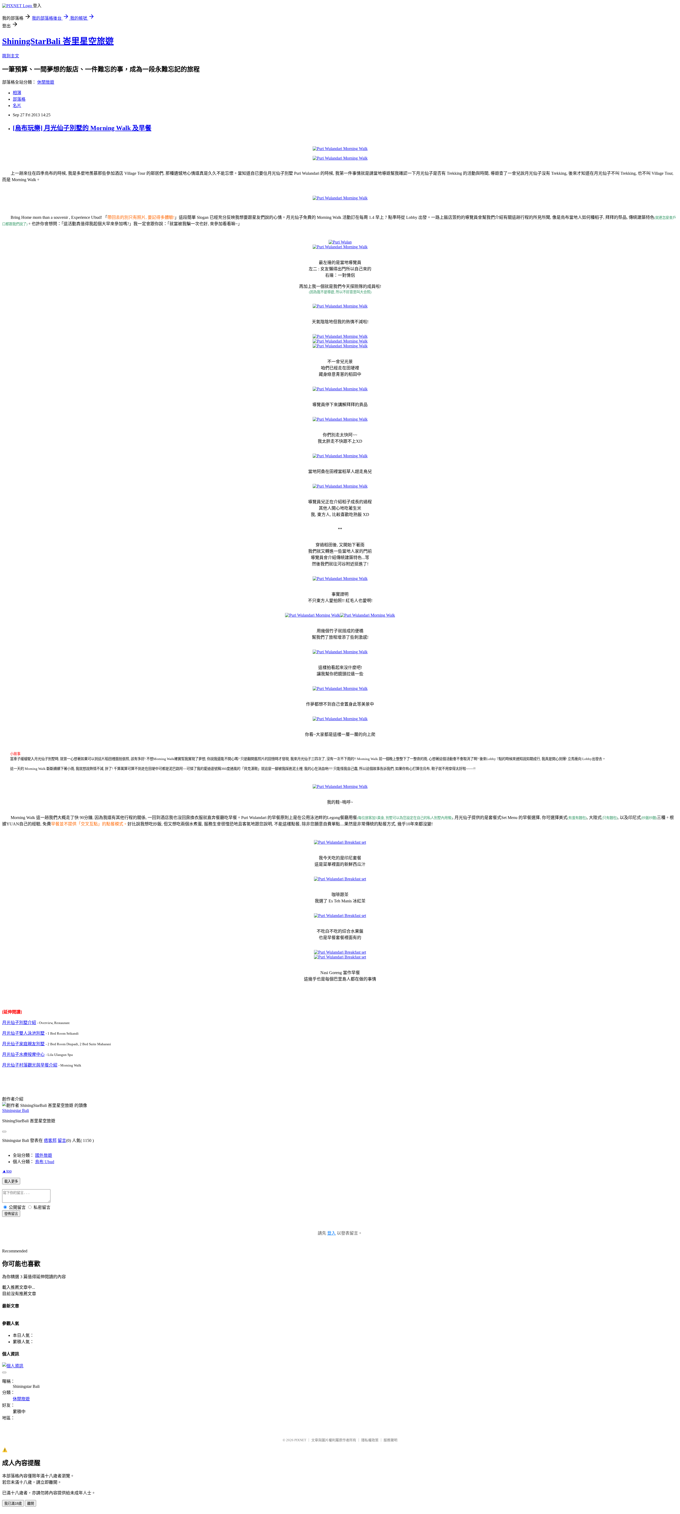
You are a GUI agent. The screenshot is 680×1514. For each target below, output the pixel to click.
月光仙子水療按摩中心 (23, 1054)
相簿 (17, 93)
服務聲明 (390, 1440)
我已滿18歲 (13, 1504)
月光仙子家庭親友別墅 (23, 1044)
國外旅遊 (43, 1155)
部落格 (19, 99)
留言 (62, 1140)
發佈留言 (11, 1214)
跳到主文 (10, 56)
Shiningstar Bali (15, 1110)
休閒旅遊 (45, 82)
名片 (17, 105)
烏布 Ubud (44, 1161)
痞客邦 (50, 1140)
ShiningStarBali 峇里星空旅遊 (58, 41)
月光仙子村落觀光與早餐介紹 (29, 1065)
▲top (7, 1171)
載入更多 (11, 1181)
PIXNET (300, 1440)
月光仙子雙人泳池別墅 (23, 1033)
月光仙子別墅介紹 (19, 1022)
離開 (30, 1504)
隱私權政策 (370, 1440)
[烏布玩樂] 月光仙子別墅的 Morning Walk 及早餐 (82, 128)
